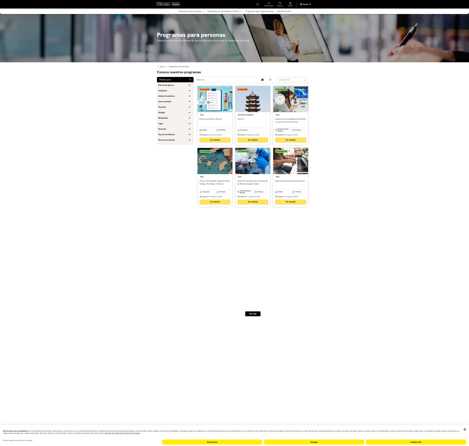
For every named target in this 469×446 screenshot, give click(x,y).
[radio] (262, 80)
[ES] (305, 4)
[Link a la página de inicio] (162, 66)
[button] (175, 85)
